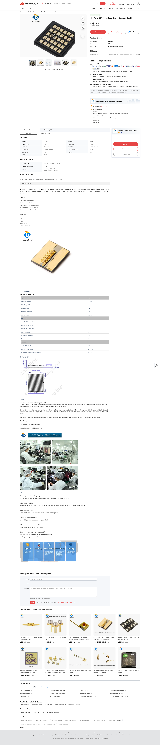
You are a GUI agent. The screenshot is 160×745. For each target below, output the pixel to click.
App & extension (120, 8)
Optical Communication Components (119, 696)
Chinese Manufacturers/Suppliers (60, 733)
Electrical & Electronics (30, 11)
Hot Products (39, 733)
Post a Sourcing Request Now (66, 602)
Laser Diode (53, 11)
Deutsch (77, 735)
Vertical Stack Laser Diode (86, 693)
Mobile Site (116, 733)
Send (32, 602)
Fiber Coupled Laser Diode (26, 690)
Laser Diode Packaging (115, 720)
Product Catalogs (43, 687)
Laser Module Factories (42, 720)
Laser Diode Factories (26, 720)
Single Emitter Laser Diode (26, 693)
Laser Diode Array (25, 712)
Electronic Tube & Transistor (42, 11)
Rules (139, 8)
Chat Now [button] (133, 32)
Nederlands (83, 735)
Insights (122, 733)
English (41, 735)
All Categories (25, 8)
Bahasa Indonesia (126, 735)
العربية (89, 735)
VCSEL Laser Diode (55, 696)
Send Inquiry (115, 32)
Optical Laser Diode (85, 720)
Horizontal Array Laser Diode (57, 693)
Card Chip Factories (57, 720)
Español (46, 735)
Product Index (109, 733)
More (21, 727)
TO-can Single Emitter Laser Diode (118, 690)
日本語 (98, 735)
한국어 (93, 735)
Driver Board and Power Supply (88, 696)
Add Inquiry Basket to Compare (53, 69)
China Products (47, 733)
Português (52, 735)
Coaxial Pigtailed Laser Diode (57, 690)
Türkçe (112, 735)
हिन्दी (102, 735)
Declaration (97, 738)
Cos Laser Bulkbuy (63, 724)
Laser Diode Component (100, 720)
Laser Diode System (85, 690)
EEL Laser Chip (24, 696)
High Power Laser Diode (49, 724)
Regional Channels (100, 733)
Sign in (138, 4)
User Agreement (89, 738)
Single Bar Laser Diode (116, 693)
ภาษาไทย (107, 735)
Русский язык (65, 735)
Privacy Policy (105, 738)
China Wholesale (73, 733)
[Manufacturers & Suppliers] (29, 3)
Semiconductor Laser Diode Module (30, 724)
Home (21, 11)
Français (58, 735)
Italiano (71, 735)
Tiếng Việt (118, 735)
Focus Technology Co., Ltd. (69, 738)
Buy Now (98, 32)
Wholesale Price (82, 733)
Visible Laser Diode (39, 712)
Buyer (101, 8)
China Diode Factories (70, 720)
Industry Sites (91, 733)
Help (110, 8)
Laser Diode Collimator (53, 712)
